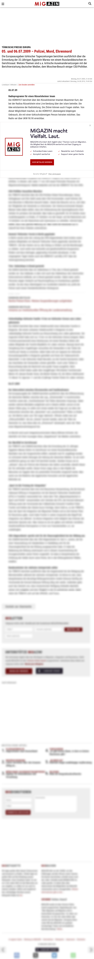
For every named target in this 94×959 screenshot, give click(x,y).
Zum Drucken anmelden (26, 85)
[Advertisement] (47, 26)
